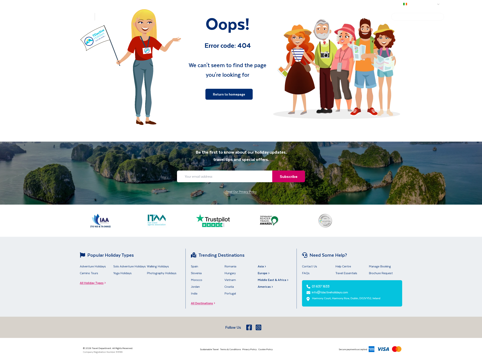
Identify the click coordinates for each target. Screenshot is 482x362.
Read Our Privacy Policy (241, 191)
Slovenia (196, 273)
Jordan (195, 286)
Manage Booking (380, 266)
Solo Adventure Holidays (129, 266)
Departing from (390, 4)
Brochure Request (381, 273)
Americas (264, 286)
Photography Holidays (161, 273)
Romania (230, 266)
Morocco (196, 279)
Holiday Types (112, 17)
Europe (262, 273)
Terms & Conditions (230, 349)
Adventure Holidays (93, 266)
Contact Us (309, 266)
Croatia (229, 286)
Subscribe (288, 176)
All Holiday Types (92, 282)
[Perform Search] (440, 16)
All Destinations (202, 303)
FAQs (306, 273)
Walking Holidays (158, 266)
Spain (194, 266)
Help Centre (375, 16)
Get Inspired (350, 16)
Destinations (72, 17)
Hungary (230, 273)
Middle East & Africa (272, 279)
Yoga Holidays (122, 273)
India (194, 293)
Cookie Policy (265, 349)
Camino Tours (89, 273)
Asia (261, 266)
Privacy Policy (249, 349)
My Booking (471, 4)
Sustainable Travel (209, 349)
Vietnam (230, 279)
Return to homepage (229, 94)
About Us (449, 4)
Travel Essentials (346, 273)
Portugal (230, 293)
